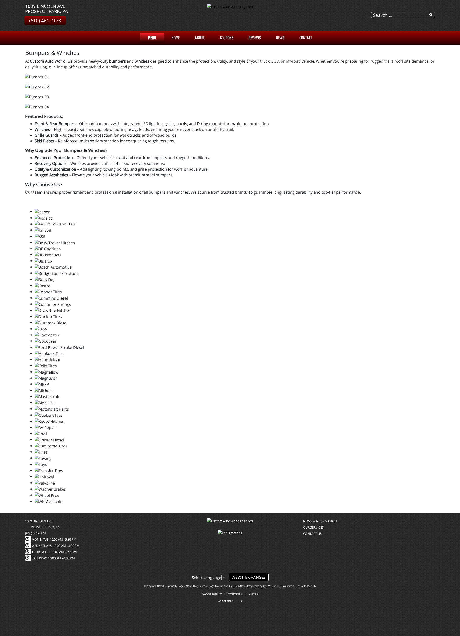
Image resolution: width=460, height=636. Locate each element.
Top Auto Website (306, 586)
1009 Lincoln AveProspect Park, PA (46, 8)
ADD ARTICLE (225, 601)
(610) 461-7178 (45, 20)
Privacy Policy (235, 593)
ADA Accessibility (212, 593)
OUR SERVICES (313, 527)
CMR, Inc (271, 586)
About (200, 37)
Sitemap (253, 593)
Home (176, 37)
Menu (152, 37)
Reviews (255, 37)
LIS (240, 601)
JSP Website (285, 586)
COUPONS (226, 37)
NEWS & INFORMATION (320, 521)
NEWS (280, 37)
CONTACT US (312, 534)
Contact (305, 37)
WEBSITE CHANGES (249, 577)
